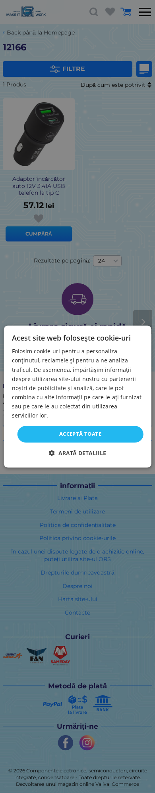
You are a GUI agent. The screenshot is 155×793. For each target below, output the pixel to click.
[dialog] (77, 396)
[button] (77, 453)
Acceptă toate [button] (80, 433)
